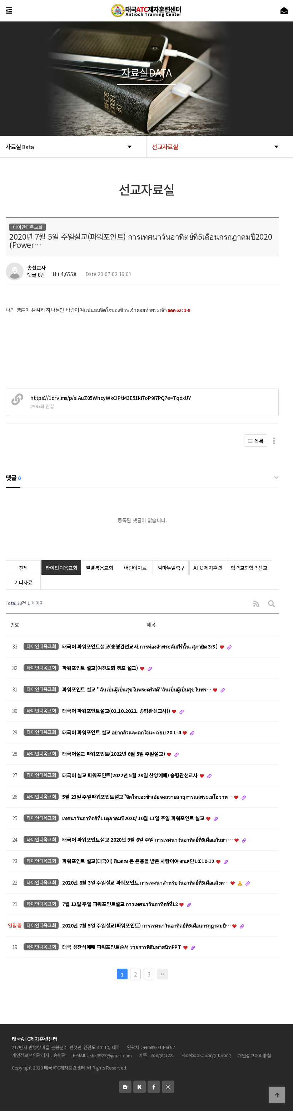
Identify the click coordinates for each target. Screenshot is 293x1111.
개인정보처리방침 (254, 1055)
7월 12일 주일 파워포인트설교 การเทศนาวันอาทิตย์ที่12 (120, 904)
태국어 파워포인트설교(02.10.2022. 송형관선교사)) (116, 711)
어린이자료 (135, 567)
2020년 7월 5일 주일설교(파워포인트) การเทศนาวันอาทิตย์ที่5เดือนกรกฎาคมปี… (147, 925)
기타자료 (23, 582)
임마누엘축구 (171, 567)
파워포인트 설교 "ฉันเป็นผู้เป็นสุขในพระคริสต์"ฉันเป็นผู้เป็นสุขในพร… (137, 689)
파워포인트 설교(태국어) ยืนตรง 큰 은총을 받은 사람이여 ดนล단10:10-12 (138, 861)
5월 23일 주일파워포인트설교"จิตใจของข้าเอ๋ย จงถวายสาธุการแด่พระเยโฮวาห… (147, 797)
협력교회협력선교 (249, 567)
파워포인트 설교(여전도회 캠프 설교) (100, 668)
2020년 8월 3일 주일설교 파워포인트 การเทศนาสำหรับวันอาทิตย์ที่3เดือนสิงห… (145, 882)
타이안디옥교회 (61, 567)
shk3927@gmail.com (111, 1055)
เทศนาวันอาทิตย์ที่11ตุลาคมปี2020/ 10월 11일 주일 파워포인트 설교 (133, 818)
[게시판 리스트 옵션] (274, 440)
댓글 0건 (36, 274)
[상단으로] (277, 1095)
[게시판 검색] (271, 603)
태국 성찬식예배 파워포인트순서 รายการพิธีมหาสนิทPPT (122, 947)
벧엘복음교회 (99, 567)
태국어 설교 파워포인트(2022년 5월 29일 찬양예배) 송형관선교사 (130, 775)
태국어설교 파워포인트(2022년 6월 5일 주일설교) (114, 754)
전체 (23, 567)
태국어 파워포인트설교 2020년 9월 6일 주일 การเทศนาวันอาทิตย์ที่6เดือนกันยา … (148, 839)
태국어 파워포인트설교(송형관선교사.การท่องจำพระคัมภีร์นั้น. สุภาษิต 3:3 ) (140, 646)
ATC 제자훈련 (207, 567)
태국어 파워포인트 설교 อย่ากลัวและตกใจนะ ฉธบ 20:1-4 (122, 732)
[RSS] (256, 603)
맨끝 (162, 974)
